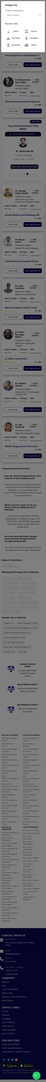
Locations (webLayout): (14, 10)
